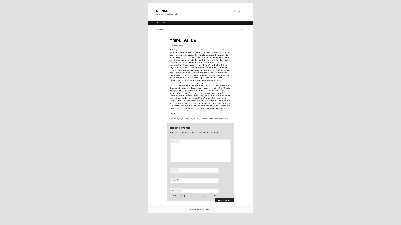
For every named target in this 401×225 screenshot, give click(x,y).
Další (242, 30)
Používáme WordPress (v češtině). (200, 209)
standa (205, 118)
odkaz (218, 118)
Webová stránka (176, 190)
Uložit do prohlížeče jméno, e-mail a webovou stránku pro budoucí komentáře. (195, 196)
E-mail (174, 180)
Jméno (174, 169)
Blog (191, 118)
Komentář (175, 141)
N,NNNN (162, 11)
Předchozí (160, 30)
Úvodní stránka (161, 23)
